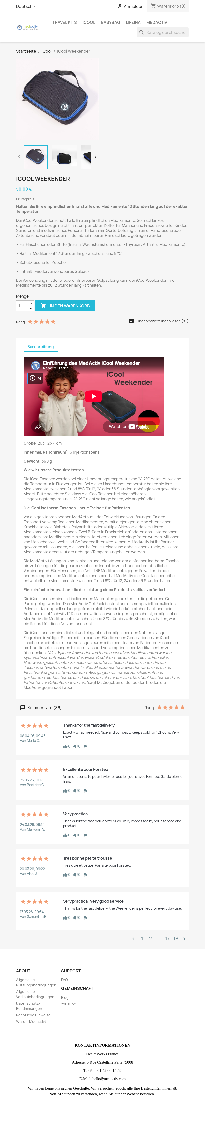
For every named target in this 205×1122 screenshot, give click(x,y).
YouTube (68, 1004)
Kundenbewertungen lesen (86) (161, 321)
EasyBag (110, 22)
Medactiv (156, 22)
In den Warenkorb (65, 306)
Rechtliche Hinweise (33, 1015)
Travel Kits (64, 22)
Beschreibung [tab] (41, 346)
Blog (65, 997)
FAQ (64, 979)
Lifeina (133, 22)
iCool (89, 22)
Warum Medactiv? (31, 1021)
